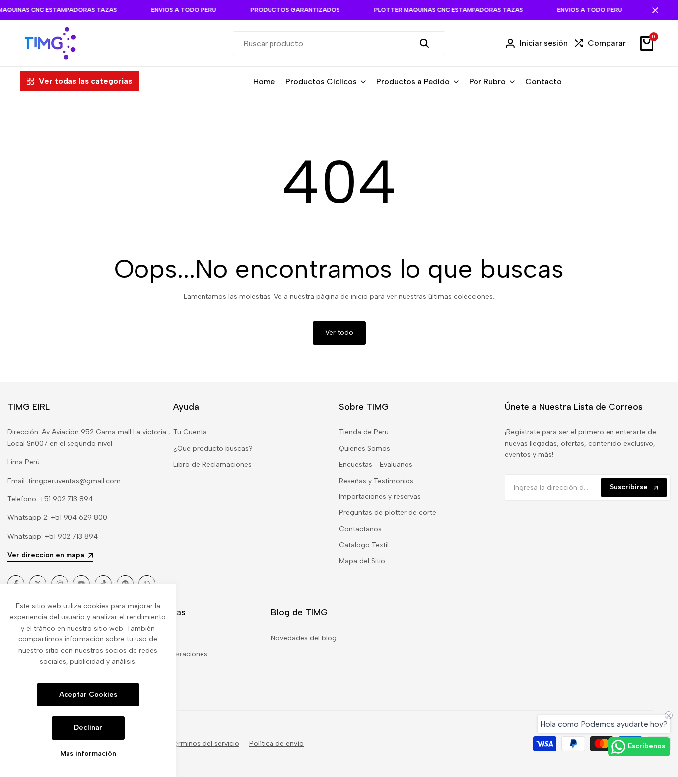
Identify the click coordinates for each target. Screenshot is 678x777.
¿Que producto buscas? (213, 448)
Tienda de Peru (364, 432)
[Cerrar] (653, 10)
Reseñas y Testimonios (376, 481)
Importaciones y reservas (380, 497)
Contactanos (360, 529)
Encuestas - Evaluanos (375, 464)
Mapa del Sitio (362, 561)
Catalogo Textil (364, 545)
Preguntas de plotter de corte (387, 512)
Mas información (88, 754)
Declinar (88, 727)
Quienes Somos (364, 448)
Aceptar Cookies (88, 694)
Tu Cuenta (190, 432)
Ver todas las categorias (85, 81)
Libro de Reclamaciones (212, 464)
